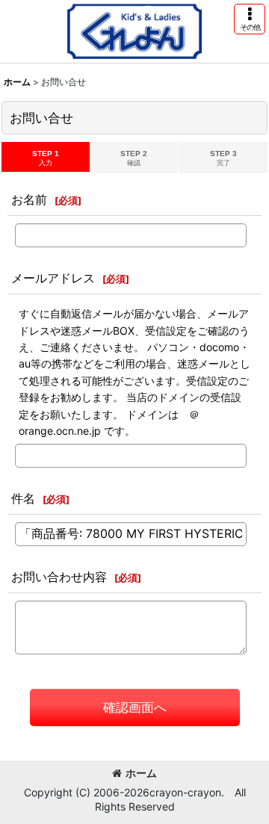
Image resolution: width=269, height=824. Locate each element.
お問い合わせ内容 (59, 576)
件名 (23, 498)
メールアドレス (53, 277)
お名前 (29, 199)
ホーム (141, 772)
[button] (249, 19)
